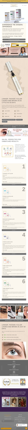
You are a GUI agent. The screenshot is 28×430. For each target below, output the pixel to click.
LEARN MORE (13, 184)
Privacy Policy (23, 419)
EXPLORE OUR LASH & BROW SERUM (14, 39)
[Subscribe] (13, 421)
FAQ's (20, 419)
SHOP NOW (4, 121)
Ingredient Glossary (17, 419)
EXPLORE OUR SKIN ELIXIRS (14, 41)
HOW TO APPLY (19, 119)
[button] (2, 5)
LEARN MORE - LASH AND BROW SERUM (9, 119)
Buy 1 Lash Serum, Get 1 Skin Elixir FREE (6, 428)
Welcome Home (20, 416)
